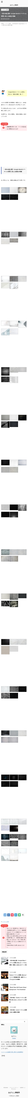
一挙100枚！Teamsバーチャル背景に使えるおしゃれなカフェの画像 (18, 1000)
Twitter (14, 1038)
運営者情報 (6, 1087)
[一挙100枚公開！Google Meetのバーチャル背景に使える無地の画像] (15, 914)
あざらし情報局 (14, 5)
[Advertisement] (14, 41)
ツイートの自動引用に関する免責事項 (12, 1052)
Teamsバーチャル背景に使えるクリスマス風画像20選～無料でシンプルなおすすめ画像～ (18, 977)
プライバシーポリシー (14, 1087)
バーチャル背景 (5, 921)
